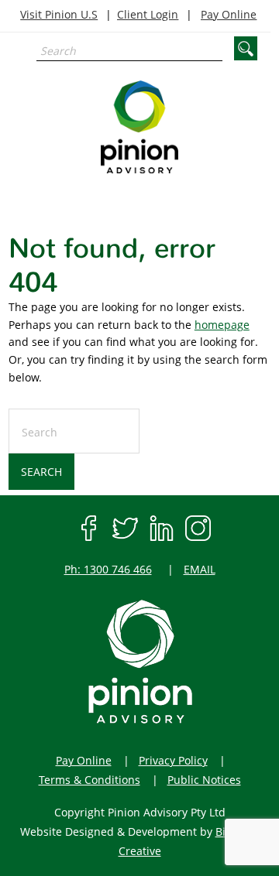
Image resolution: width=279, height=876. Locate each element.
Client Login (147, 14)
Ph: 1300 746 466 (108, 569)
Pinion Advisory (139, 126)
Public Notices (204, 779)
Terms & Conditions (89, 779)
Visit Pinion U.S (59, 14)
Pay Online (229, 14)
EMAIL (199, 569)
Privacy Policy (173, 760)
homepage (222, 324)
